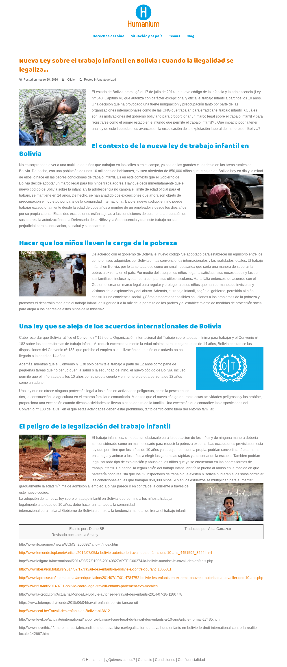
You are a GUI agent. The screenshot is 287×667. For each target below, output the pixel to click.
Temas (174, 37)
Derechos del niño (108, 37)
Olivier (71, 79)
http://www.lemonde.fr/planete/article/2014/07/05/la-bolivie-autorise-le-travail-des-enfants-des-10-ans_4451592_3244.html (115, 553)
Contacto (145, 660)
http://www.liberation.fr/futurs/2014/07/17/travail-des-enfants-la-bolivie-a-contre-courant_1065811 (95, 569)
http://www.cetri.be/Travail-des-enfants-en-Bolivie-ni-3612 (64, 611)
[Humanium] (143, 17)
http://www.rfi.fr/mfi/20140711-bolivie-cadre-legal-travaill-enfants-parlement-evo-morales (88, 586)
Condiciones (165, 660)
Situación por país (147, 37)
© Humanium (92, 660)
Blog (190, 37)
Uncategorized (106, 79)
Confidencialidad (191, 660)
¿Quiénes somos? (120, 660)
